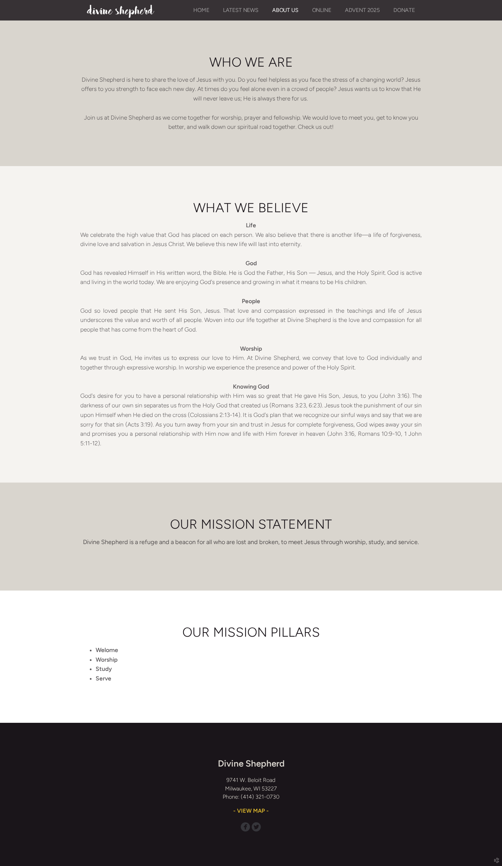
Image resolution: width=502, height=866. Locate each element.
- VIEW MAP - (251, 810)
